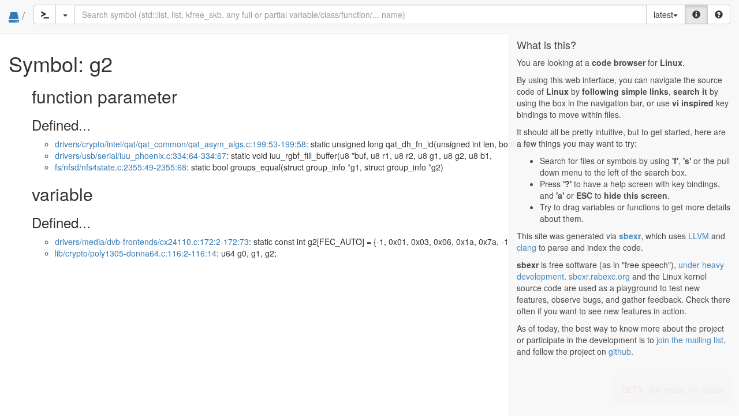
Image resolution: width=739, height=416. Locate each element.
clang (526, 247)
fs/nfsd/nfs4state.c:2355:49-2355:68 (120, 167)
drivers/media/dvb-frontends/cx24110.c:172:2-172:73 (152, 241)
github (620, 351)
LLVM (698, 236)
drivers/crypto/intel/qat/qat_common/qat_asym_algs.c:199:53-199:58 (180, 144)
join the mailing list (689, 340)
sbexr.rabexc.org (599, 276)
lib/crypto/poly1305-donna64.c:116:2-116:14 (136, 253)
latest (663, 14)
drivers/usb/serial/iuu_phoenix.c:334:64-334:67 (140, 155)
